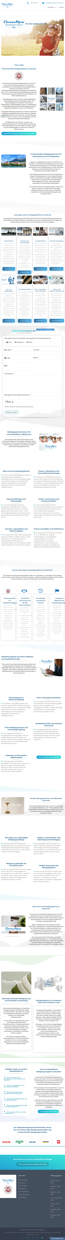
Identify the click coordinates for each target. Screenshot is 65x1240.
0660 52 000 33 (34, 2)
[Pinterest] (32, 1238)
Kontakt (40, 1232)
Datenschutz (15, 1232)
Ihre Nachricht (9, 373)
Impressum (8, 1232)
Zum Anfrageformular (57, 1238)
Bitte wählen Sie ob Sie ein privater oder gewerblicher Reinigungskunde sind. (28, 338)
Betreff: (36, 357)
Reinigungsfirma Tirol (32, 1234)
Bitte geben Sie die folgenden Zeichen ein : (18, 395)
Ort (7, 366)
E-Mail (8, 358)
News (44, 1232)
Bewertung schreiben (53, 1232)
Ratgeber (34, 1232)
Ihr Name (9, 350)
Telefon (37, 350)
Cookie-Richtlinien (25, 1232)
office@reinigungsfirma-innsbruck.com (55, 2)
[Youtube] (42, 1238)
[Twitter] (37, 1238)
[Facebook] (22, 1238)
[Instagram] (27, 1238)
